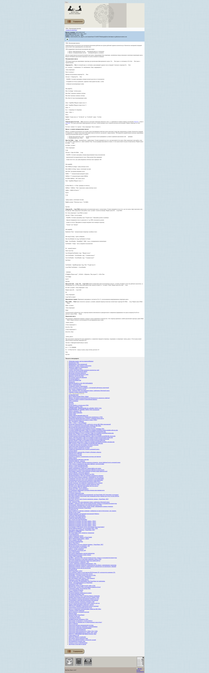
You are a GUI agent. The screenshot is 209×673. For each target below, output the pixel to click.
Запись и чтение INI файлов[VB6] (78, 465)
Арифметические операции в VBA (78, 619)
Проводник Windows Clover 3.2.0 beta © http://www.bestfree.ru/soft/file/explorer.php (91, 433)
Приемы (71, 402)
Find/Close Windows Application (77, 637)
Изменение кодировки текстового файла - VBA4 (82, 525)
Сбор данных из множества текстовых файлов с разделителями (86, 464)
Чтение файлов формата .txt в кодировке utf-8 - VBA (83, 528)
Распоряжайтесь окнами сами (77, 641)
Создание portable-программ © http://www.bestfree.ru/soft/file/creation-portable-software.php (93, 430)
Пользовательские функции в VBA (78, 374)
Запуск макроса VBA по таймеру (78, 487)
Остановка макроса (74, 497)
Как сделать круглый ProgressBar (78, 519)
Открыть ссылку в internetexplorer (78, 642)
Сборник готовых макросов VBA (78, 392)
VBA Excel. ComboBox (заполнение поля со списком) (84, 606)
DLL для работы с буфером (76, 421)
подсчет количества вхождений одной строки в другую (84, 603)
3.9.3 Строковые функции (76, 590)
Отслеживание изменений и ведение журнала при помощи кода (86, 490)
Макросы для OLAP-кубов (76, 376)
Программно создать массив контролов (80, 568)
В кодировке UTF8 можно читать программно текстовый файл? (86, 527)
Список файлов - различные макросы (79, 472)
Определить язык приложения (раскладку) (80, 446)
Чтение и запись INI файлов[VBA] (78, 467)
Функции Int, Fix (73, 509)
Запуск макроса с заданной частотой (79, 612)
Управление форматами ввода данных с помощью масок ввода (86, 418)
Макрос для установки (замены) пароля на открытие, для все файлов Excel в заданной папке (94, 462)
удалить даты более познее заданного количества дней (84, 370)
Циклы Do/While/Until (75, 380)
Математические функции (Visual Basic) (80, 508)
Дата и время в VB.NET (75, 540)
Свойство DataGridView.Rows (77, 515)
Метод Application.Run (75, 384)
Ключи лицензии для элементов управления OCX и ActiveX (85, 483)
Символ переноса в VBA (76, 591)
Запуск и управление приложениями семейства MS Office (85, 425)
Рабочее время (73, 613)
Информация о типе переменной (78, 364)
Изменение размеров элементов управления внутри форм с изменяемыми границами (92, 565)
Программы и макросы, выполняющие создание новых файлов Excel (88, 471)
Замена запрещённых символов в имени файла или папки (85, 468)
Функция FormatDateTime (76, 541)
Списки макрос (73, 450)
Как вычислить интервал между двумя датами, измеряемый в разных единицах (91, 506)
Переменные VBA (74, 362)
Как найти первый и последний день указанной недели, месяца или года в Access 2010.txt (94, 496)
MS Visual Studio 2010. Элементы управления (81, 532)
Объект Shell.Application (75, 412)
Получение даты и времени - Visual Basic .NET (82, 530)
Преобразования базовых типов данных (80, 554)
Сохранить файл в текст (75, 368)
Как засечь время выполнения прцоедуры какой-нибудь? (84, 560)
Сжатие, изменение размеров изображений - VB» (82, 563)
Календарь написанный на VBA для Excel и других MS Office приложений (90, 424)
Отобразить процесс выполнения (78, 386)
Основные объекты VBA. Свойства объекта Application (84, 596)
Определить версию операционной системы (81, 625)
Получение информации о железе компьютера (82, 553)
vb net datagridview (74, 534)
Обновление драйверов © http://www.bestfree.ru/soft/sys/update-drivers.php (89, 439)
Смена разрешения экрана (76, 535)
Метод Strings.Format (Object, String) (79, 396)
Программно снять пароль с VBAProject (80, 576)
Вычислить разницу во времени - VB (79, 546)
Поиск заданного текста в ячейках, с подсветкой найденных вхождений (89, 387)
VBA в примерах (73, 401)
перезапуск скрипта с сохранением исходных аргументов (85, 456)
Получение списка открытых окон (78, 638)
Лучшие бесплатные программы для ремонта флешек (83, 445)
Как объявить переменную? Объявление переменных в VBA (86, 417)
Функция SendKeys (74, 379)
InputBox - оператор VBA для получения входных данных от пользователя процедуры (93, 503)
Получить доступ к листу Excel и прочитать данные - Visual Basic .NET (89, 499)
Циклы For (72, 381)
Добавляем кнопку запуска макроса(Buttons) (81, 361)
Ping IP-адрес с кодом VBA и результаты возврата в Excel (84, 587)
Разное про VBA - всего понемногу (78, 488)
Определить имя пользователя (77, 629)
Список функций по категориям (78, 547)
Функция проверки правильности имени (80, 593)
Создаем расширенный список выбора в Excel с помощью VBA (86, 428)
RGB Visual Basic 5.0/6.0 (75, 571)
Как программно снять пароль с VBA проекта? (82, 578)
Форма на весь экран (74, 512)
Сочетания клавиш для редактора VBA (80, 588)
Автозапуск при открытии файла (78, 371)
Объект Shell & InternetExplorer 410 (78, 415)
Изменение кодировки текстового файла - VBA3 (82, 524)
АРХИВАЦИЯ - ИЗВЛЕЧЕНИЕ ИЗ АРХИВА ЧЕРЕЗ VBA (85, 408)
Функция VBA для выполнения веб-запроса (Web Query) (84, 481)
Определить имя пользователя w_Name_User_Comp (83, 631)
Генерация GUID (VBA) (75, 584)
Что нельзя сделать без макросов (78, 377)
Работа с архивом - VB (75, 411)
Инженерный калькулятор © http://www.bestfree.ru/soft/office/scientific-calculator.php (91, 442)
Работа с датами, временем (76, 549)
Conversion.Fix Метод (75, 618)
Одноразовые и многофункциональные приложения (83, 600)
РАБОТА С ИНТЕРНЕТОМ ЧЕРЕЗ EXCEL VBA (82, 634)
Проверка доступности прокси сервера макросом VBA (84, 484)
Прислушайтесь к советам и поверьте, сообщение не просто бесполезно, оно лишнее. (92, 510)
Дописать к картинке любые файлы (79, 579)
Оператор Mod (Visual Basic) (76, 615)
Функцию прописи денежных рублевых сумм (81, 601)
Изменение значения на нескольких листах (81, 574)
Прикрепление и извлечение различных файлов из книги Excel (86, 469)
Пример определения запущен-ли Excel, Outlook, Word (84, 597)
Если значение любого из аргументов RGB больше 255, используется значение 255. (92, 572)
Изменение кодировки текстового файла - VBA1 (82, 521)
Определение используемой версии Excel (80, 607)
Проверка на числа (74, 500)
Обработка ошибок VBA (76, 406)
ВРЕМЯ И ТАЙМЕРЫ (75, 531)
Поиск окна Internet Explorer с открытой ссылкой (82, 640)
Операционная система (75, 455)
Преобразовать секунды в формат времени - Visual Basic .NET (86, 544)
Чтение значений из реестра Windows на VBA (81, 474)
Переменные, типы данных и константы (80, 365)
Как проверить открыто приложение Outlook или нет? (84, 598)
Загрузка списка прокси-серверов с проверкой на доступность (86, 477)
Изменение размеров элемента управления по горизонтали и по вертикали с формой (92, 566)
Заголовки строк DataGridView (77, 516)
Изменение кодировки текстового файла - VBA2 (82, 522)
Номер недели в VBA (75, 491)
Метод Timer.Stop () (74, 543)
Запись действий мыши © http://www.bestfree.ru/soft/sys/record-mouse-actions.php (91, 437)
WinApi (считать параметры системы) (79, 447)
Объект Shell (72, 414)
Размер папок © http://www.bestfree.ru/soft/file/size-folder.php (85, 434)
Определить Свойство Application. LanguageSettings (83, 626)
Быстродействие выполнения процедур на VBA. (82, 427)
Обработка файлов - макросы (77, 461)
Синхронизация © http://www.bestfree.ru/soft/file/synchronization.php (87, 431)
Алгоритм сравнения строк (76, 493)
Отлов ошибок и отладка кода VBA (79, 405)
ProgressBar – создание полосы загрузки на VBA (82, 575)
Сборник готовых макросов (76, 610)
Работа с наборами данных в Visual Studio (80, 537)
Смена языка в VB (74, 635)
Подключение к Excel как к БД (77, 550)
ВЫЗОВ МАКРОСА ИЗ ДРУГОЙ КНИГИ (81, 383)
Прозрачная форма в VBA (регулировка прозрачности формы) (86, 475)
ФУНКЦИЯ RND (74, 395)
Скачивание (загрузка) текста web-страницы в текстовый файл (86, 478)
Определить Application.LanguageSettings (80, 628)
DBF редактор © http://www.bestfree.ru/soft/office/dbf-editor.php (86, 443)
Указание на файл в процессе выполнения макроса (83, 399)
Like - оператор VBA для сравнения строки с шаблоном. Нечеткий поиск (89, 390)
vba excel (71, 403)
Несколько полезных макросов (77, 373)
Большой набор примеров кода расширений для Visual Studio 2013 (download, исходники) (94, 494)
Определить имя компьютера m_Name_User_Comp (83, 632)
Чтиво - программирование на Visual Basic (80, 582)
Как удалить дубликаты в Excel (77, 389)
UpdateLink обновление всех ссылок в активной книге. (84, 449)
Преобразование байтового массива (79, 459)
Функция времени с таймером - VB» (79, 562)
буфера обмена (73, 458)
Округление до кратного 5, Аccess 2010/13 (80, 620)
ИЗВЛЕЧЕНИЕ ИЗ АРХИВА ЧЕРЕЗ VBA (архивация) (84, 409)
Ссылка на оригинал (71, 30)
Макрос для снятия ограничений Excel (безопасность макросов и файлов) (89, 398)
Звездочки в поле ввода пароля (77, 644)
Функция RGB (73, 569)
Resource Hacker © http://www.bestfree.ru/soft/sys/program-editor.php (87, 440)
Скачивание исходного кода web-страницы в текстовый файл (86, 480)
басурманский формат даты (76, 594)
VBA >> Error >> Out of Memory (78, 423)
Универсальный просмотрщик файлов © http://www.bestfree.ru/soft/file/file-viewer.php (92, 436)
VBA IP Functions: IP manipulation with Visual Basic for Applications (87, 581)
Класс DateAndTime (74, 552)
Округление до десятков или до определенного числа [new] (85, 622)
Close (66, 2)
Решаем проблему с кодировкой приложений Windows (84, 513)
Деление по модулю (74, 616)
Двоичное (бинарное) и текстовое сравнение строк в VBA (85, 559)
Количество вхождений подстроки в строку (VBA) (83, 420)
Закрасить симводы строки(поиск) (78, 367)
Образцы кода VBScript (75, 453)
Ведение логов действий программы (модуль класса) (83, 486)
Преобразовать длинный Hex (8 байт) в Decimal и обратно (85, 452)
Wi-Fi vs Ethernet (73, 623)
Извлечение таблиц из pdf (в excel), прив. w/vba (82, 585)
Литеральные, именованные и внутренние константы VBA (85, 505)
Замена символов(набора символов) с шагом (81, 604)
